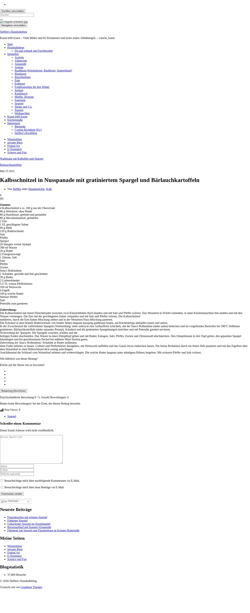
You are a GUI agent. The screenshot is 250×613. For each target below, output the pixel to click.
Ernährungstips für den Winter (32, 87)
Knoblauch (21, 93)
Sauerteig (20, 100)
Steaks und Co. (23, 106)
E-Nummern (14, 149)
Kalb (49, 189)
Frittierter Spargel (17, 520)
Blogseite (20, 126)
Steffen (17, 189)
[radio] (128, 371)
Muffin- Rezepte (24, 96)
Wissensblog (14, 139)
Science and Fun (17, 152)
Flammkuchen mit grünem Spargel (27, 517)
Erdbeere (20, 83)
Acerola (19, 57)
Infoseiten (13, 54)
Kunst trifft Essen (17, 116)
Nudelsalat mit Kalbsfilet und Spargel (21, 158)
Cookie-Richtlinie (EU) (28, 129)
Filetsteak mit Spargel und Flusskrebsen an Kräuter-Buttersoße (43, 530)
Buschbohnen (23, 77)
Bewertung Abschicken (13, 391)
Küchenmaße (15, 119)
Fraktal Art (13, 145)
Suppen (19, 110)
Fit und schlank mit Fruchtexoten (34, 50)
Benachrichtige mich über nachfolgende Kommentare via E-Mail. (42, 480)
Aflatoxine (21, 60)
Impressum (13, 123)
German (12, 501)
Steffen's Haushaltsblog (13, 31)
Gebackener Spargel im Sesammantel (28, 523)
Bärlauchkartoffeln (11, 164)
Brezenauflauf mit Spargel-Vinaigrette (29, 527)
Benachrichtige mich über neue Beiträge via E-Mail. (34, 487)
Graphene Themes (31, 587)
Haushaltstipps (15, 47)
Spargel (19, 103)
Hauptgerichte (36, 189)
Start (10, 44)
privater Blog (15, 142)
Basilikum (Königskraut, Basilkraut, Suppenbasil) (43, 70)
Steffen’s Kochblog (26, 133)
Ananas (19, 67)
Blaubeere (20, 73)
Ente (17, 80)
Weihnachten (22, 113)
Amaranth (20, 63)
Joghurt (19, 90)
